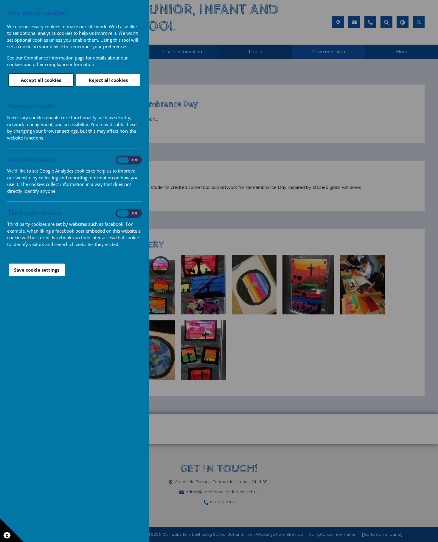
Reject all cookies (108, 80)
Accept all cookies (41, 80)
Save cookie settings (36, 270)
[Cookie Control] (12, 530)
